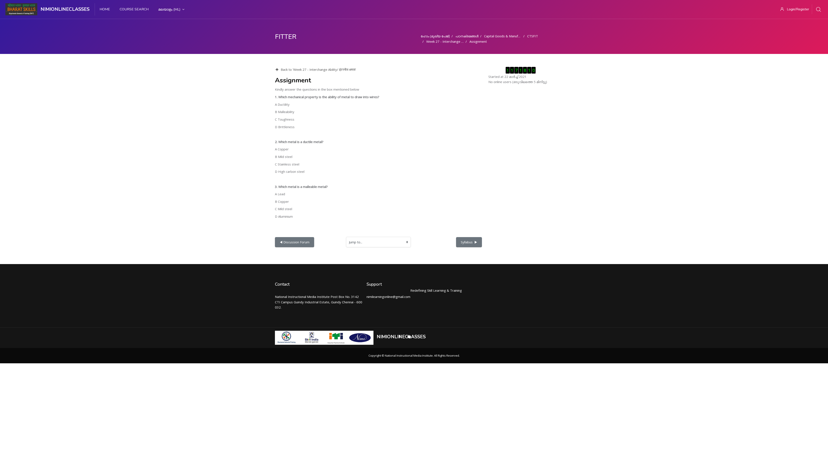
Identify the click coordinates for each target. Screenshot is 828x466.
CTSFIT (532, 36)
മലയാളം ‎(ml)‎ (169, 9)
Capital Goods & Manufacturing (507, 36)
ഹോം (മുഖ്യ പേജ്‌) (435, 36)
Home (105, 9)
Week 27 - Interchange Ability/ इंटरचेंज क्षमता (457, 41)
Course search (134, 9)
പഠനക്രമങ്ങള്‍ (466, 36)
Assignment (478, 41)
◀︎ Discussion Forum (294, 242)
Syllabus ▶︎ (469, 242)
